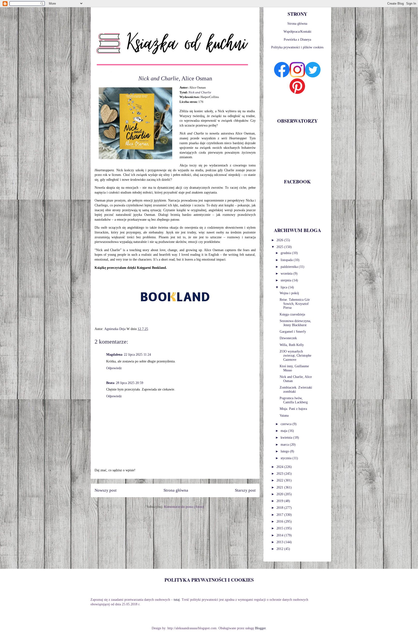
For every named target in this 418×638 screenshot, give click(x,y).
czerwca (286, 424)
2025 (280, 247)
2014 (280, 535)
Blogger (260, 628)
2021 (280, 487)
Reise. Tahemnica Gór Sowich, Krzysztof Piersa (295, 304)
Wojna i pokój (289, 293)
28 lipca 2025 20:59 (129, 383)
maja (284, 431)
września (287, 273)
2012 (280, 549)
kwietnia (287, 437)
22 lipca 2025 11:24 (137, 354)
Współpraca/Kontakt (297, 31)
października (290, 267)
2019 (280, 501)
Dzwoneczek (288, 338)
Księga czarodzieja (292, 314)
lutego (285, 451)
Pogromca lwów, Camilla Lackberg (294, 400)
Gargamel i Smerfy (293, 331)
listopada (287, 260)
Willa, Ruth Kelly (292, 345)
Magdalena (114, 354)
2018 (280, 508)
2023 (280, 473)
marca (285, 444)
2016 (280, 521)
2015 (280, 528)
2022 (280, 480)
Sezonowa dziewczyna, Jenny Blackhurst (295, 323)
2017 (280, 515)
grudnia (286, 253)
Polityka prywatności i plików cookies (297, 47)
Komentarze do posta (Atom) (184, 507)
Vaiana (284, 415)
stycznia (286, 458)
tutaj (177, 599)
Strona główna (176, 490)
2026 (280, 240)
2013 (280, 542)
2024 (280, 467)
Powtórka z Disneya (297, 39)
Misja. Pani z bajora (293, 409)
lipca (284, 287)
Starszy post (245, 490)
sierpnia (286, 280)
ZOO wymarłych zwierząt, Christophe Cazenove (295, 355)
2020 (280, 494)
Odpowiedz (114, 368)
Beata (110, 383)
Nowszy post (106, 490)
